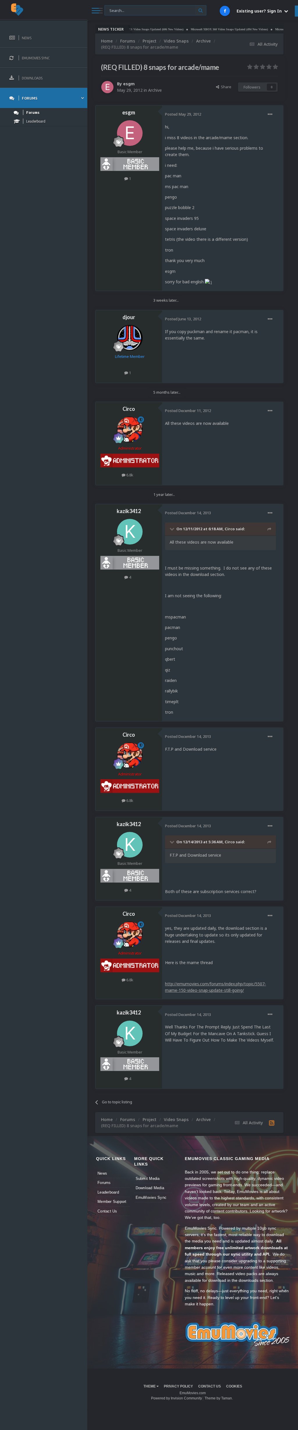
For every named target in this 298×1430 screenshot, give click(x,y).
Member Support (112, 1201)
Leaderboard (108, 1192)
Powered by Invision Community (176, 1398)
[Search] (200, 10)
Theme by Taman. (219, 1398)
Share (225, 86)
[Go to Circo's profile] (130, 429)
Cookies (234, 1386)
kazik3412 (129, 511)
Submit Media (148, 1178)
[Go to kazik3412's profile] (130, 532)
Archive (155, 90)
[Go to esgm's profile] (107, 87)
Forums (104, 1182)
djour (129, 317)
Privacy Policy (178, 1386)
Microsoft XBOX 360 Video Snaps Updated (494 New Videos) (210, 29)
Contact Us (107, 1211)
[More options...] (270, 114)
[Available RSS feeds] (272, 1123)
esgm (129, 83)
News (102, 1173)
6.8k (129, 475)
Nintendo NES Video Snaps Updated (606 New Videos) (130, 29)
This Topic (117, 10)
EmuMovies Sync (151, 1197)
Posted (183, 114)
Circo (129, 409)
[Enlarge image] (208, 281)
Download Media (150, 1188)
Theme (150, 1386)
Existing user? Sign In (260, 11)
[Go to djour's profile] (130, 338)
